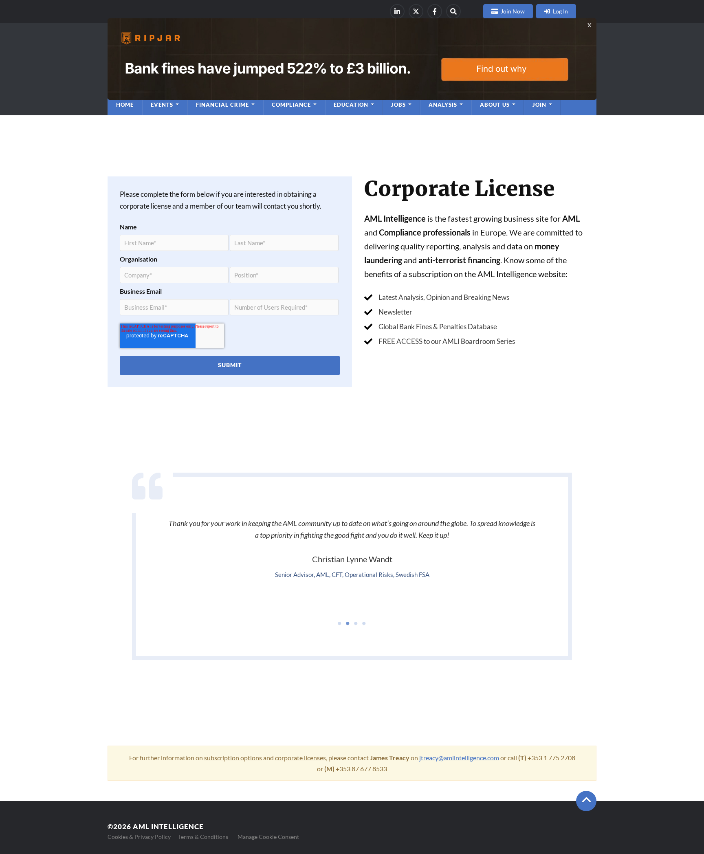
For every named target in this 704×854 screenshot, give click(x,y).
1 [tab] (340, 623)
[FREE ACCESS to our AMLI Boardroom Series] (439, 341)
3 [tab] (356, 623)
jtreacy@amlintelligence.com (459, 758)
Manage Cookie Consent (268, 836)
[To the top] (586, 801)
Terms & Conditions (203, 836)
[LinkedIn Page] (397, 11)
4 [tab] (364, 623)
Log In (560, 11)
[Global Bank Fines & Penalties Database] (430, 326)
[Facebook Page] (434, 11)
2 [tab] (348, 623)
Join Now (513, 11)
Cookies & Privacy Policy (139, 836)
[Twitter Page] (416, 11)
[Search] (453, 11)
